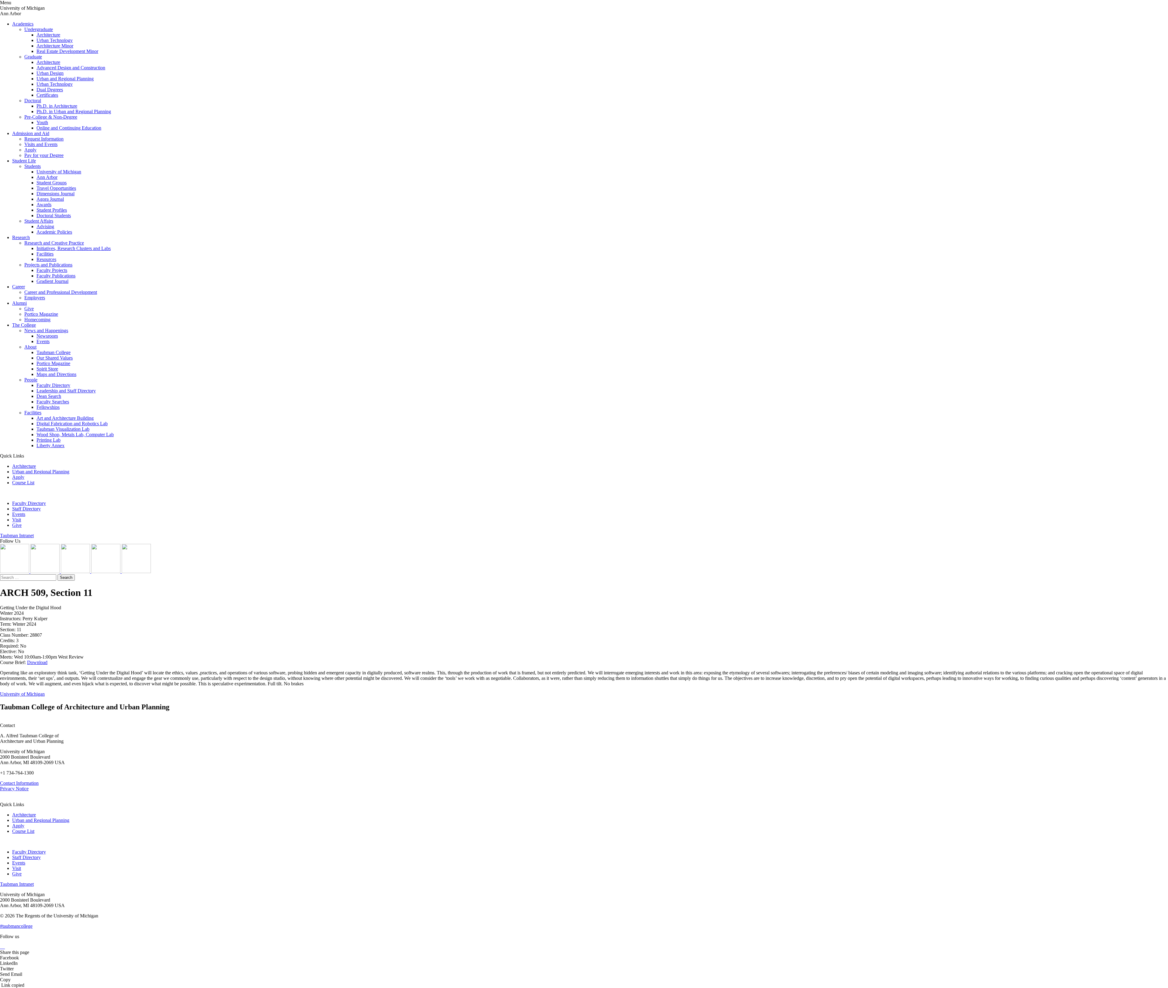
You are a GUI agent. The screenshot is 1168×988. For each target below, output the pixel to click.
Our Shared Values (54, 357)
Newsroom (47, 336)
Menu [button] (5, 2)
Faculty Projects (51, 270)
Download (37, 662)
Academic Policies (54, 232)
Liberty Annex (50, 445)
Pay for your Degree (44, 155)
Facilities (45, 253)
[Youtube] (106, 571)
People (30, 379)
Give (29, 308)
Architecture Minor (54, 45)
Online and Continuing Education (68, 127)
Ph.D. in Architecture (56, 106)
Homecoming (37, 319)
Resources (46, 259)
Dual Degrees (49, 89)
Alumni (19, 303)
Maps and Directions (56, 374)
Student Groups (51, 182)
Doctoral (32, 100)
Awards (43, 204)
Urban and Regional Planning (65, 78)
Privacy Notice (14, 788)
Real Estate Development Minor (67, 51)
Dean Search (48, 396)
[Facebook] (136, 571)
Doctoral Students (53, 215)
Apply (30, 149)
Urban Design (50, 73)
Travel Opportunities (56, 188)
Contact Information (19, 783)
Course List (23, 482)
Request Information (44, 138)
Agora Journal (50, 199)
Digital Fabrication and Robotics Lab (72, 423)
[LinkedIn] (45, 571)
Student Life (24, 160)
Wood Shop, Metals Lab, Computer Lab (75, 434)
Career (18, 286)
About (30, 347)
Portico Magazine (41, 314)
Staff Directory (26, 508)
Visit (16, 519)
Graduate (33, 56)
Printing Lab (48, 440)
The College (24, 325)
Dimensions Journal (55, 193)
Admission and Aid (30, 133)
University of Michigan (58, 171)
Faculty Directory (53, 385)
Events (43, 341)
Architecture (48, 34)
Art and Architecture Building (65, 418)
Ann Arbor (46, 177)
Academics (22, 23)
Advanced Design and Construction (70, 67)
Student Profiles (51, 210)
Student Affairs (38, 221)
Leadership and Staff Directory (66, 390)
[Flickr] (76, 571)
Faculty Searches (52, 401)
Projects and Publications (48, 264)
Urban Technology (54, 40)
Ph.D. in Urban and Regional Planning (73, 111)
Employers (34, 297)
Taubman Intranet (17, 535)
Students (32, 166)
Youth (42, 122)
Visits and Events (40, 144)
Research (21, 237)
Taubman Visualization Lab (62, 429)
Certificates (47, 95)
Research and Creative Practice (54, 242)
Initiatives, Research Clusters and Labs (73, 248)
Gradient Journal (52, 281)
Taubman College (53, 352)
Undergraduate (38, 29)
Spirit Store (47, 368)
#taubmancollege (16, 926)
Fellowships (48, 407)
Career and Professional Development (60, 292)
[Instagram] (15, 571)
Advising (45, 226)
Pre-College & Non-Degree (50, 117)
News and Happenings (46, 330)
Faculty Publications (55, 275)
